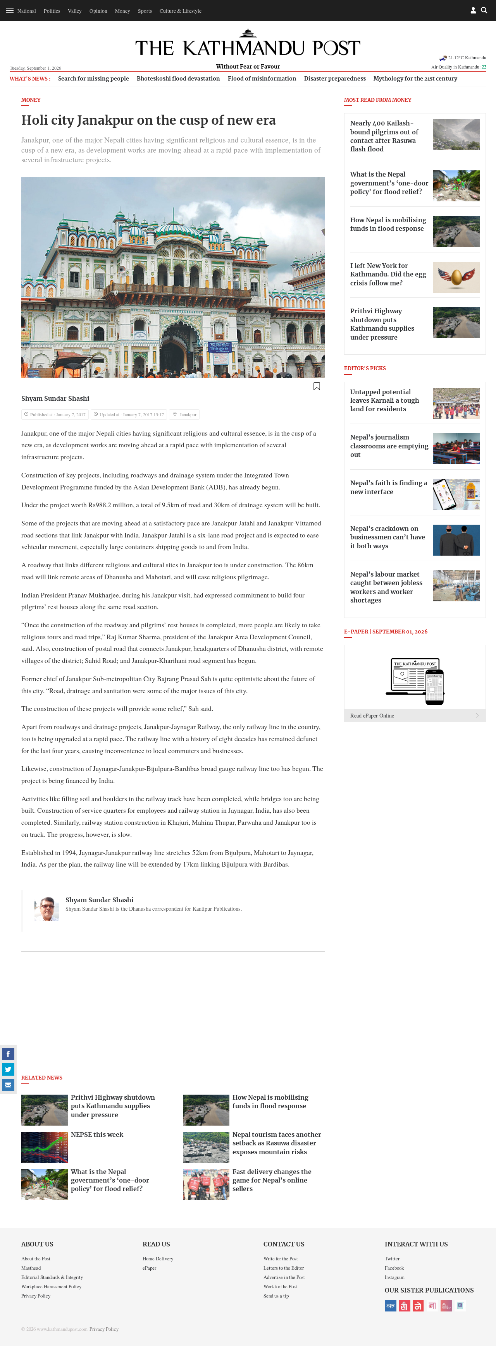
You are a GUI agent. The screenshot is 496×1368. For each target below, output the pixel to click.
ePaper (149, 1267)
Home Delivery (158, 1258)
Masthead (31, 1267)
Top (481, 1308)
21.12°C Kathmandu (467, 57)
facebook (8, 1054)
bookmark (316, 386)
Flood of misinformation (262, 79)
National (26, 10)
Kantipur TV (460, 1305)
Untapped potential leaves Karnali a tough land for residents (384, 401)
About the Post (35, 1258)
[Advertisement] (173, 1015)
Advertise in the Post (284, 1277)
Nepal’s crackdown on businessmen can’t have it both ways (387, 537)
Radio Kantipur (446, 1305)
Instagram (395, 1277)
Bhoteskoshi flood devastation (178, 79)
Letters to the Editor (284, 1267)
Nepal (418, 1305)
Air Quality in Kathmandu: (458, 67)
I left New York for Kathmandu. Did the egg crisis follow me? (388, 275)
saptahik (404, 1305)
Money (122, 10)
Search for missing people (93, 79)
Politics (52, 10)
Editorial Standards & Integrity (52, 1277)
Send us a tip (276, 1295)
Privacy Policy (35, 1295)
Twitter (392, 1258)
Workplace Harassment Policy (51, 1286)
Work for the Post (280, 1286)
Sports (145, 10)
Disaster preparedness (335, 79)
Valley (75, 10)
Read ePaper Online (372, 715)
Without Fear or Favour (248, 67)
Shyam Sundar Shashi (55, 399)
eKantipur (390, 1305)
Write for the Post (281, 1258)
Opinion (98, 10)
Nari (432, 1305)
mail (8, 1085)
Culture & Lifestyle (181, 10)
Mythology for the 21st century (415, 79)
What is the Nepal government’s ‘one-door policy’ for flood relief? (389, 183)
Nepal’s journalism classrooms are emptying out (389, 446)
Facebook (394, 1267)
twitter (8, 1069)
